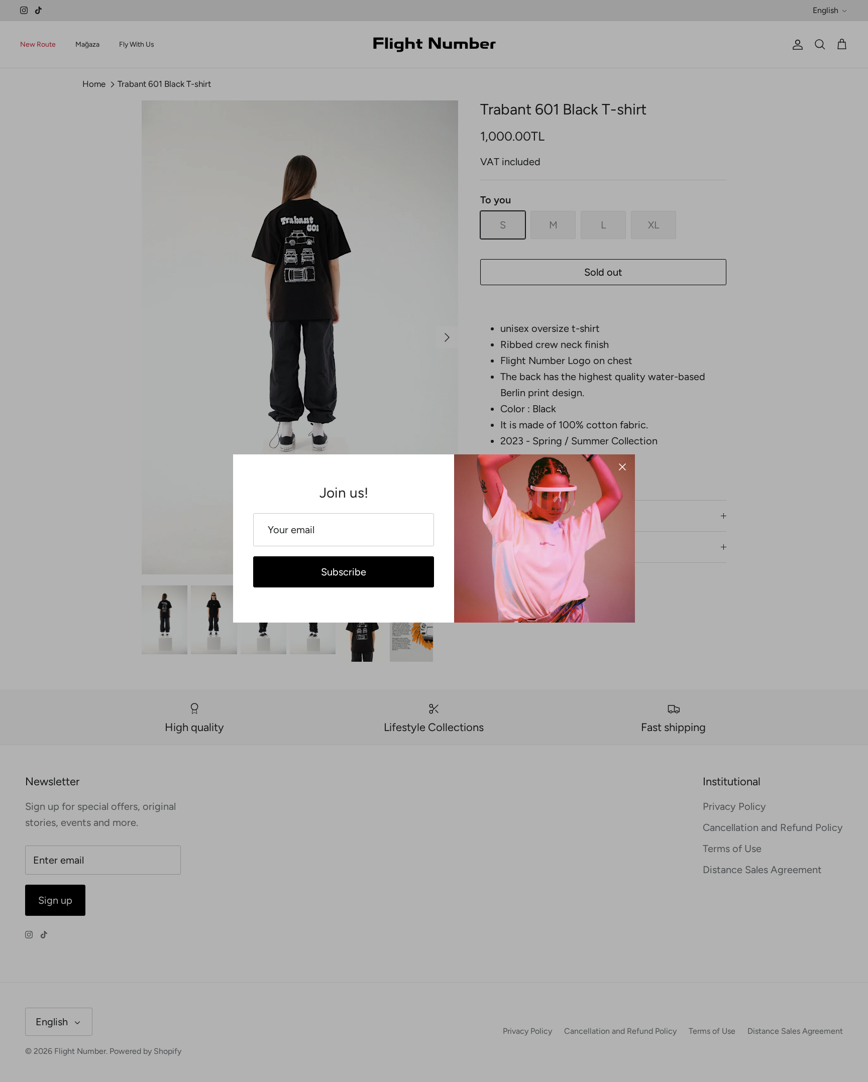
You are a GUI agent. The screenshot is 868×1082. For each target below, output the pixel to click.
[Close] (622, 467)
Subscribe (343, 572)
